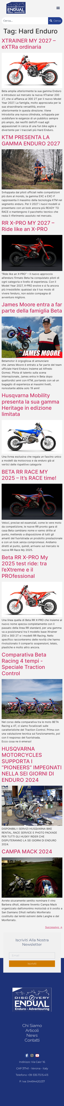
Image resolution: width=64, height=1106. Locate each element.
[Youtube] (37, 1055)
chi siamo (32, 1025)
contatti (32, 1040)
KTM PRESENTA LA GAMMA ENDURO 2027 (31, 140)
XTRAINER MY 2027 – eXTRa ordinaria (29, 43)
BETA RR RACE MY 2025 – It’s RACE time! (29, 475)
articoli (32, 1030)
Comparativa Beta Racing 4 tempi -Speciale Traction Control (24, 663)
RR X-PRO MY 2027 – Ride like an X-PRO (28, 226)
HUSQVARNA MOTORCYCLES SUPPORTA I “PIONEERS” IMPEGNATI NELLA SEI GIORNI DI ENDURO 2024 (32, 764)
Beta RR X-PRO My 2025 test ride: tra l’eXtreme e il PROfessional (25, 566)
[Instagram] (32, 1055)
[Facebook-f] (26, 1055)
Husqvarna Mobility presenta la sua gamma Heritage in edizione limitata (30, 404)
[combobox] (25, 20)
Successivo (53, 927)
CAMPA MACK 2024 (27, 851)
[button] (58, 7)
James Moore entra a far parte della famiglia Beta (32, 307)
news (32, 1035)
